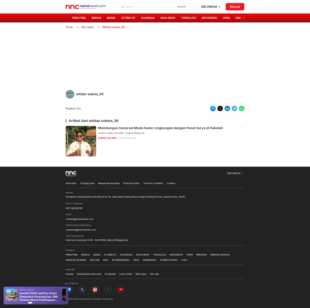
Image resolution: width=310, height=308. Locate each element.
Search (181, 6)
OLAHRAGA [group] (147, 17)
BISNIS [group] (111, 17)
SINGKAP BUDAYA (220, 254)
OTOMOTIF (110, 254)
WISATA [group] (96, 17)
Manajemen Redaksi (109, 183)
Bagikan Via (73, 108)
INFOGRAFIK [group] (209, 17)
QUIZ (105, 260)
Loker (184, 260)
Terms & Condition (153, 183)
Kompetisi (110, 274)
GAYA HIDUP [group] (167, 17)
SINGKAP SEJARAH (76, 260)
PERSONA (201, 254)
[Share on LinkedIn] (227, 108)
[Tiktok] (108, 289)
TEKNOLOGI (159, 254)
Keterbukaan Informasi (89, 274)
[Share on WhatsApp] (241, 108)
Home (69, 27)
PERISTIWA (72, 254)
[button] (243, 18)
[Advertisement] (155, 56)
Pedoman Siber (131, 183)
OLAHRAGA (126, 254)
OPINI (189, 254)
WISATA (85, 254)
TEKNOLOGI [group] (188, 17)
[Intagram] (95, 289)
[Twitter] (82, 289)
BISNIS (96, 254)
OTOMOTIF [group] (128, 17)
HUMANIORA (149, 260)
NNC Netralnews (82, 299)
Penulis (69, 274)
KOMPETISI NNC (107, 138)
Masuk (235, 6)
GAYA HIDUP (142, 254)
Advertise (71, 183)
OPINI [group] (226, 17)
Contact (171, 183)
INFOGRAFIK (176, 254)
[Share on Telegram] (234, 108)
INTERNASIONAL (121, 260)
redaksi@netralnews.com (79, 219)
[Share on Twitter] (220, 108)
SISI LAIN (94, 260)
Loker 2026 (125, 274)
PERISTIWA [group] (79, 17)
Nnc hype (88, 27)
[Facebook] (69, 289)
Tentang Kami (87, 183)
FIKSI (136, 260)
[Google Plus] (121, 289)
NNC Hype (141, 274)
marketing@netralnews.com (81, 229)
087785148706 (74, 208)
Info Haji (154, 274)
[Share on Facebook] (213, 108)
